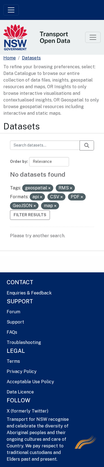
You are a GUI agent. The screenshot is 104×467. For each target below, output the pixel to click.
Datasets (31, 58)
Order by (18, 161)
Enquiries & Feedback (29, 293)
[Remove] (49, 188)
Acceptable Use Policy (30, 381)
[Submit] (87, 145)
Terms (13, 361)
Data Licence (20, 392)
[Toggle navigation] (11, 9)
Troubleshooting (24, 342)
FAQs (12, 332)
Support (15, 322)
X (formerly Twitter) (27, 411)
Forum (13, 311)
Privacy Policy (22, 371)
